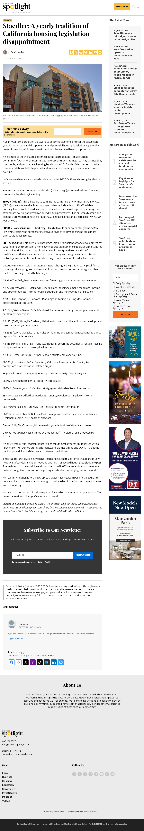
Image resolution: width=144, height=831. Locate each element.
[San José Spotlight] (30, 8)
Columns (7, 20)
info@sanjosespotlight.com (16, 744)
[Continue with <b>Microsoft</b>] (47, 662)
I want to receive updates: (23, 562)
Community (9, 789)
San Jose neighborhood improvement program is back (128, 244)
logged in (27, 655)
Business (7, 777)
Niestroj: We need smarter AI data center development (124, 109)
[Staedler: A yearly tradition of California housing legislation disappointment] (52, 88)
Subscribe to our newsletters (17, 754)
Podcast (7, 797)
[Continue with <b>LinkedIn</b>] (54, 662)
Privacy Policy (48, 812)
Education (8, 785)
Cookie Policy (59, 812)
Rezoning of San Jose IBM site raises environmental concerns (128, 223)
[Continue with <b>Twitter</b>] (26, 662)
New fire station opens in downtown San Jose (123, 54)
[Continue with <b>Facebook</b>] (11, 662)
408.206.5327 (9, 741)
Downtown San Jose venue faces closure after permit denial (128, 202)
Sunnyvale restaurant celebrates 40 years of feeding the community (127, 161)
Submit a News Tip (12, 751)
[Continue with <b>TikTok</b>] (40, 662)
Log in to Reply (15, 638)
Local (5, 773)
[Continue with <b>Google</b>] (19, 662)
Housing (7, 781)
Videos (6, 801)
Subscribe (122, 6)
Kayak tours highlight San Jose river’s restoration (127, 182)
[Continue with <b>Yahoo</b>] (33, 662)
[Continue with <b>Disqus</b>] (61, 662)
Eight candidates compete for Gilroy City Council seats (125, 91)
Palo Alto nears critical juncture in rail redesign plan (125, 36)
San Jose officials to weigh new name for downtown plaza (124, 128)
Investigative (9, 793)
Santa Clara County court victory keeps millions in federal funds (125, 73)
